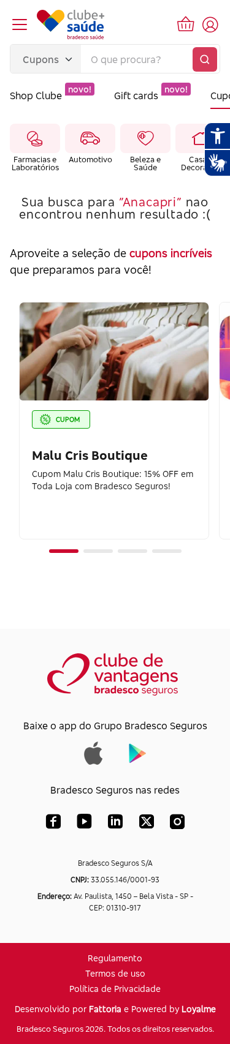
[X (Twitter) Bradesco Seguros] (146, 824)
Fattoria (105, 1009)
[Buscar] (205, 59)
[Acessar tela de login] (210, 24)
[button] (64, 551)
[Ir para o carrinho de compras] (186, 24)
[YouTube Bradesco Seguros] (84, 824)
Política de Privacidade (115, 988)
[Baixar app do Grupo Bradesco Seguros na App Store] (93, 752)
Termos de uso (115, 973)
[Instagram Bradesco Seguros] (177, 824)
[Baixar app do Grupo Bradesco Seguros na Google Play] (138, 752)
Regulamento (115, 958)
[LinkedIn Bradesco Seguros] (115, 824)
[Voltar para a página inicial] (70, 24)
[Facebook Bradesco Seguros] (53, 824)
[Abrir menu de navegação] (19, 24)
